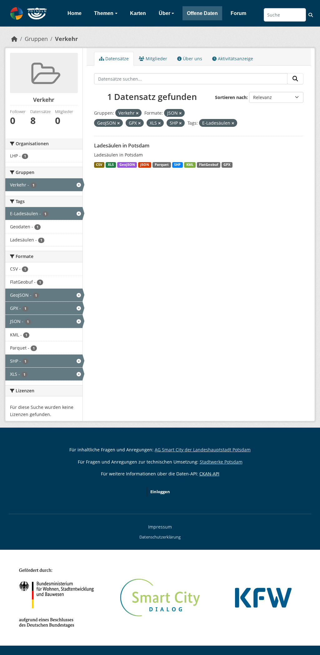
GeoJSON (127, 164)
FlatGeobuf (208, 164)
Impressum (160, 527)
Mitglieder (155, 59)
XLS (111, 164)
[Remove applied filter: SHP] (180, 123)
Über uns (192, 59)
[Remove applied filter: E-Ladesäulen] (233, 123)
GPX (226, 164)
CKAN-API (209, 474)
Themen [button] (103, 13)
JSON (144, 164)
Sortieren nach (231, 97)
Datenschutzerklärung (160, 537)
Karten (138, 13)
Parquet (162, 164)
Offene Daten (202, 13)
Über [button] (164, 13)
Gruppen (36, 38)
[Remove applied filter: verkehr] (137, 113)
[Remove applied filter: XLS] (159, 123)
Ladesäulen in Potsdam (121, 145)
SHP (177, 164)
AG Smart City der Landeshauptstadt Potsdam (203, 450)
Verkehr (66, 38)
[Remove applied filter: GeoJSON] (118, 123)
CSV (99, 164)
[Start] (14, 38)
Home (75, 13)
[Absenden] (295, 78)
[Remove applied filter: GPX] (139, 123)
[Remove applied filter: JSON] (180, 113)
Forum (238, 13)
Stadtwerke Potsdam (221, 462)
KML (189, 164)
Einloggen (160, 491)
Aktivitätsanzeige (235, 59)
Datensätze (116, 59)
